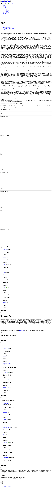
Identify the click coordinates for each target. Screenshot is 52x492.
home (4, 5)
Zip (1, 207)
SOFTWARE (5, 29)
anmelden (4, 487)
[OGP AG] (10, 3)
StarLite (2, 132)
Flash (1, 188)
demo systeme (6, 12)
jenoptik (7, 10)
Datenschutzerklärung (7, 486)
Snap (1, 113)
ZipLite (2, 169)
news (4, 14)
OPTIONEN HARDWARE (8, 28)
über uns (4, 6)
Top (1, 490)
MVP (1, 150)
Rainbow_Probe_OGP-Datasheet (9, 337)
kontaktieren (21, 330)
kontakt (4, 15)
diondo (7, 11)
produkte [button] (5, 7)
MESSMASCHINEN (7, 27)
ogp (6, 8)
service (4, 13)
